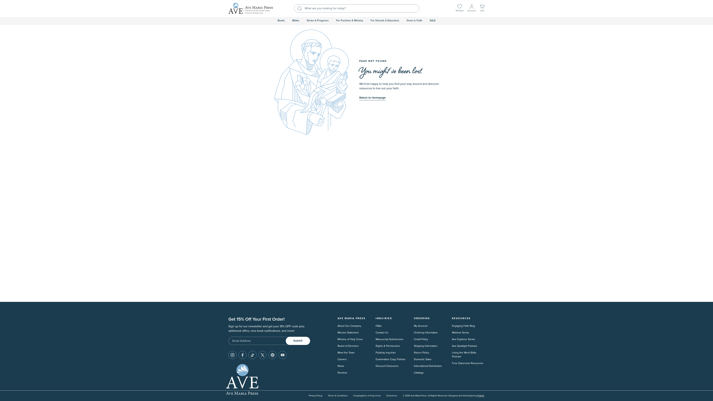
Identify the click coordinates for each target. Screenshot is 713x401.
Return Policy (421, 352)
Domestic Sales (423, 359)
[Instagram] (232, 355)
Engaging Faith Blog (463, 325)
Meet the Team (346, 352)
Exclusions (391, 395)
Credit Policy (421, 339)
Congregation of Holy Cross (367, 395)
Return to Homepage (372, 98)
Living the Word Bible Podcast (464, 354)
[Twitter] (262, 355)
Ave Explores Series (463, 339)
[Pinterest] (272, 355)
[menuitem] (281, 20)
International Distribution (428, 366)
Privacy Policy (315, 395)
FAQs (379, 325)
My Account (420, 325)
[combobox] (356, 8)
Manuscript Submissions (389, 339)
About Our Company (349, 325)
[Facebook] (242, 355)
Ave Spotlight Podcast (464, 346)
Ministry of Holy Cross (350, 339)
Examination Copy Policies (391, 359)
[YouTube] (283, 355)
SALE (433, 20)
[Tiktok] (252, 355)
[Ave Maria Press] (250, 8)
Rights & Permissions (388, 346)
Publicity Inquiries (386, 352)
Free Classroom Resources (467, 363)
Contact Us (382, 332)
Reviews (342, 372)
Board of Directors (348, 346)
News (341, 366)
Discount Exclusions (387, 366)
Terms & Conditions (338, 395)
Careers (342, 359)
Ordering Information (426, 332)
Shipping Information (425, 346)
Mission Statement (348, 332)
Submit (297, 341)
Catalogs (419, 372)
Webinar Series (460, 332)
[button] (482, 8)
